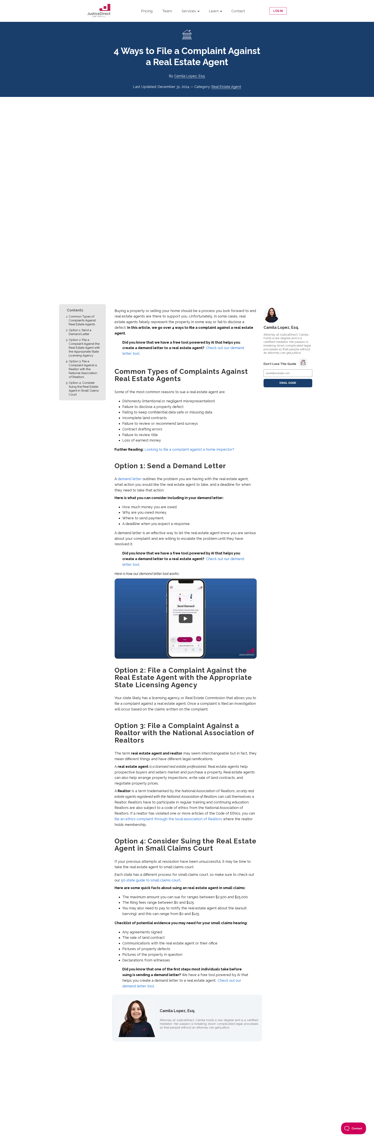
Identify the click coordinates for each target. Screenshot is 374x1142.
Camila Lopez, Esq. (189, 76)
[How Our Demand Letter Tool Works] (185, 618)
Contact (238, 11)
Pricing (147, 11)
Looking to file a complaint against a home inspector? (189, 449)
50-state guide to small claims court (150, 880)
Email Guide (288, 383)
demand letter (130, 479)
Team (167, 11)
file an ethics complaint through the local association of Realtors (168, 819)
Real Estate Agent (226, 87)
